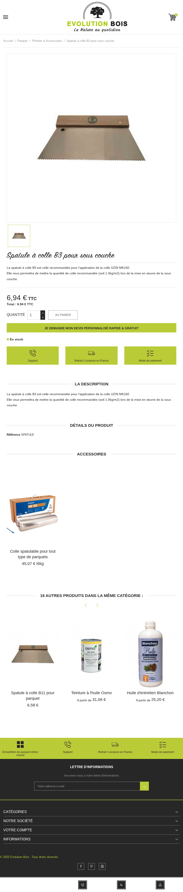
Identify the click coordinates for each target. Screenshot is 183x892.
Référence (13, 434)
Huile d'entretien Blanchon (150, 693)
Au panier (63, 315)
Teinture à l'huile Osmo (91, 693)
